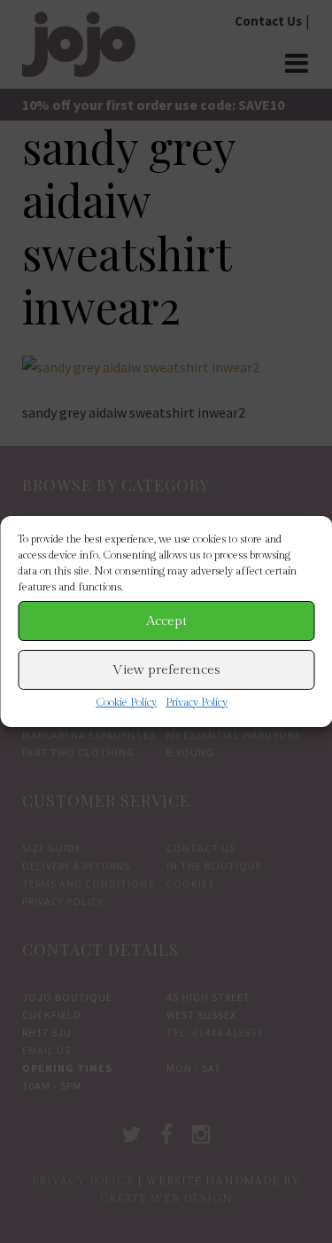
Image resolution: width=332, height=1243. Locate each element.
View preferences (166, 669)
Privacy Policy (197, 702)
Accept (166, 621)
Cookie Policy (126, 702)
